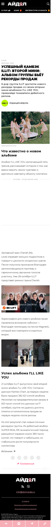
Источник (7, 451)
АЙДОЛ (17, 4)
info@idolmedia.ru (25, 492)
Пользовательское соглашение (26, 509)
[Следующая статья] (25, 469)
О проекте (25, 501)
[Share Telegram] (31, 523)
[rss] (22, 486)
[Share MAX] (19, 523)
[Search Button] (48, 3)
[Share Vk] (6, 523)
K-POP (3, 60)
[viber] (28, 486)
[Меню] (2, 3)
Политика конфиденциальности (25, 505)
